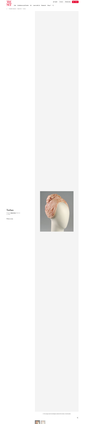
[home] (7, 8)
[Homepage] (9, 3)
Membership (67, 1)
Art (31, 5)
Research (43, 5)
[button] (77, 418)
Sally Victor (13, 212)
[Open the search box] (53, 5)
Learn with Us (36, 5)
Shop (48, 5)
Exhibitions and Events (23, 5)
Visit (15, 5)
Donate (61, 1)
